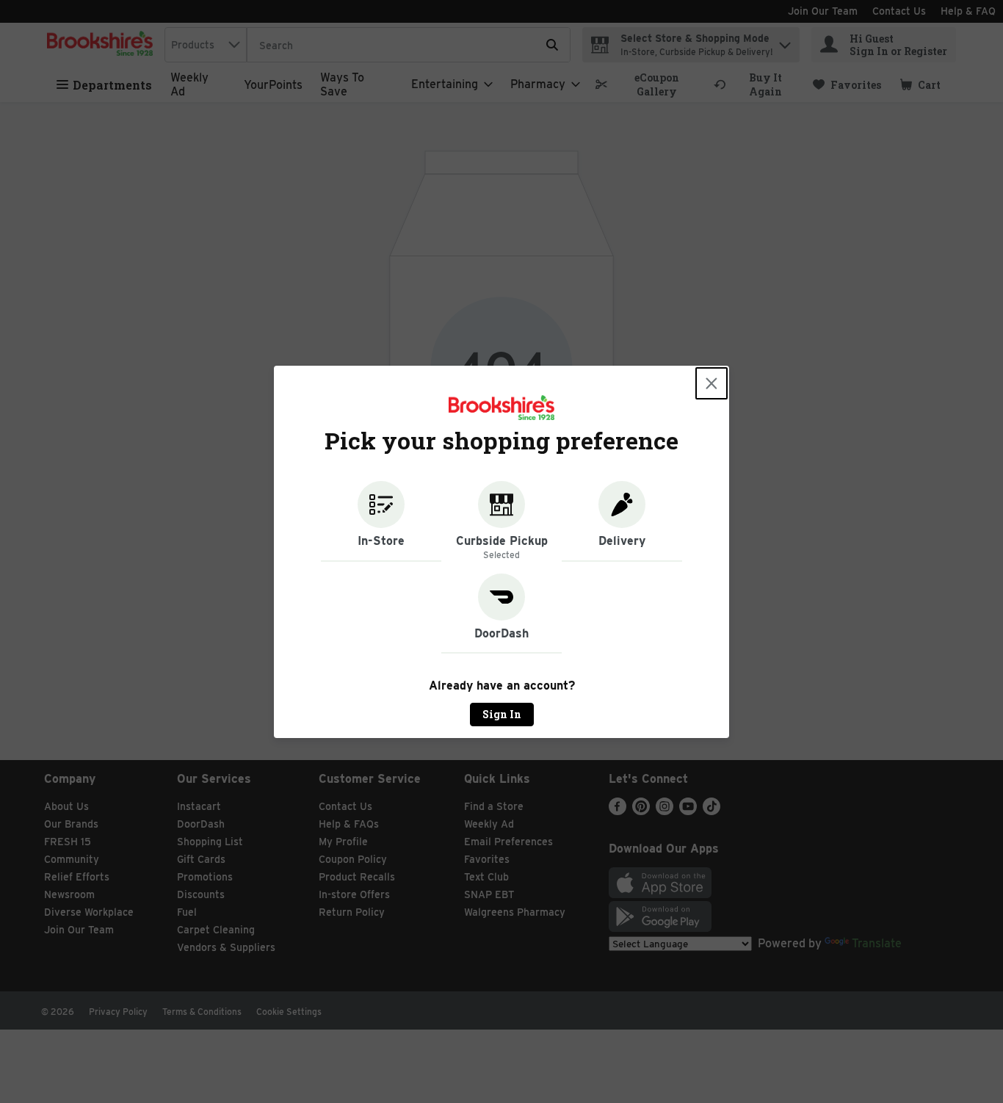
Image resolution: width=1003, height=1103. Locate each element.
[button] (381, 521)
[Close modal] (711, 383)
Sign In (501, 714)
